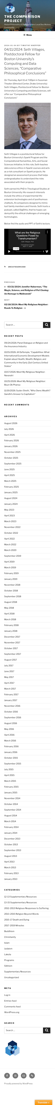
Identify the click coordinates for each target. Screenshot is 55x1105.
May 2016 (9, 729)
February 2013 (11, 873)
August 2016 (10, 723)
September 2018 (12, 596)
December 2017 (12, 637)
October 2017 (11, 648)
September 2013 (12, 850)
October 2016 (11, 711)
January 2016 (10, 752)
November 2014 (12, 798)
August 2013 (10, 856)
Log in (7, 995)
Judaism (8, 948)
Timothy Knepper (31, 45)
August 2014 (10, 815)
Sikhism (8, 966)
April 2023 (9, 515)
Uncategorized (17, 267)
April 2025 (9, 475)
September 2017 (12, 654)
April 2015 (9, 775)
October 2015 (11, 758)
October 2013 (11, 844)
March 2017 (10, 688)
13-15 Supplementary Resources (20, 902)
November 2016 (12, 706)
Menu (29, 35)
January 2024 (11, 504)
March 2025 (10, 481)
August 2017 (10, 660)
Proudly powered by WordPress (18, 1083)
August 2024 (10, 498)
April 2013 (9, 861)
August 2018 (10, 602)
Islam (7, 943)
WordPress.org (11, 1012)
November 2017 (12, 642)
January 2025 (11, 492)
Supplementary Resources (17, 971)
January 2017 (10, 700)
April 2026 (9, 435)
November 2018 (12, 585)
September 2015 (12, 763)
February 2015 (11, 787)
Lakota (7, 954)
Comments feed (12, 1006)
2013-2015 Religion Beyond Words (21, 914)
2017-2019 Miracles (14, 925)
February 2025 (11, 487)
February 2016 (11, 746)
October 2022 (11, 533)
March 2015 (10, 781)
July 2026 (9, 429)
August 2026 (10, 423)
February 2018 (11, 625)
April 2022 (9, 538)
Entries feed (10, 1001)
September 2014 (12, 810)
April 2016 (9, 735)
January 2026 (11, 446)
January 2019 (10, 579)
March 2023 (10, 521)
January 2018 (10, 631)
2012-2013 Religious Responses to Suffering (26, 908)
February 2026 (11, 440)
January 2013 (10, 879)
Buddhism (9, 931)
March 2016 (10, 740)
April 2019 (9, 561)
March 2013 (10, 867)
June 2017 (9, 671)
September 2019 (12, 556)
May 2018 (9, 608)
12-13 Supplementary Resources (20, 896)
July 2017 (8, 665)
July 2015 (9, 769)
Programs (9, 960)
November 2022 (12, 527)
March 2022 (10, 544)
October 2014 (11, 804)
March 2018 (10, 619)
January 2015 (10, 792)
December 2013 (12, 838)
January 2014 (10, 833)
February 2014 (11, 827)
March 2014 (10, 821)
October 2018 (11, 590)
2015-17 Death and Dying (16, 919)
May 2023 (9, 510)
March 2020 (10, 550)
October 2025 (11, 458)
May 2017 (9, 677)
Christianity (10, 937)
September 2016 (12, 717)
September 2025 (12, 463)
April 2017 (9, 683)
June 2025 (9, 469)
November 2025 (12, 452)
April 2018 (9, 613)
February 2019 (11, 573)
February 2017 (11, 694)
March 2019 (10, 567)
